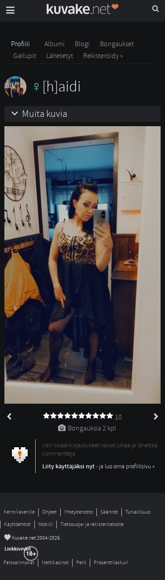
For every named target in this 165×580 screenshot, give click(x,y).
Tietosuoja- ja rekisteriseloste (92, 524)
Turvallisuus (137, 512)
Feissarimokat (19, 562)
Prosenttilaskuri (111, 562)
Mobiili (45, 524)
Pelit (81, 562)
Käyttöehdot (17, 524)
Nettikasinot (55, 562)
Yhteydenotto (78, 512)
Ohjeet (49, 512)
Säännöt (109, 512)
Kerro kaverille (19, 512)
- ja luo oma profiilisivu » (98, 466)
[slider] (78, 415)
